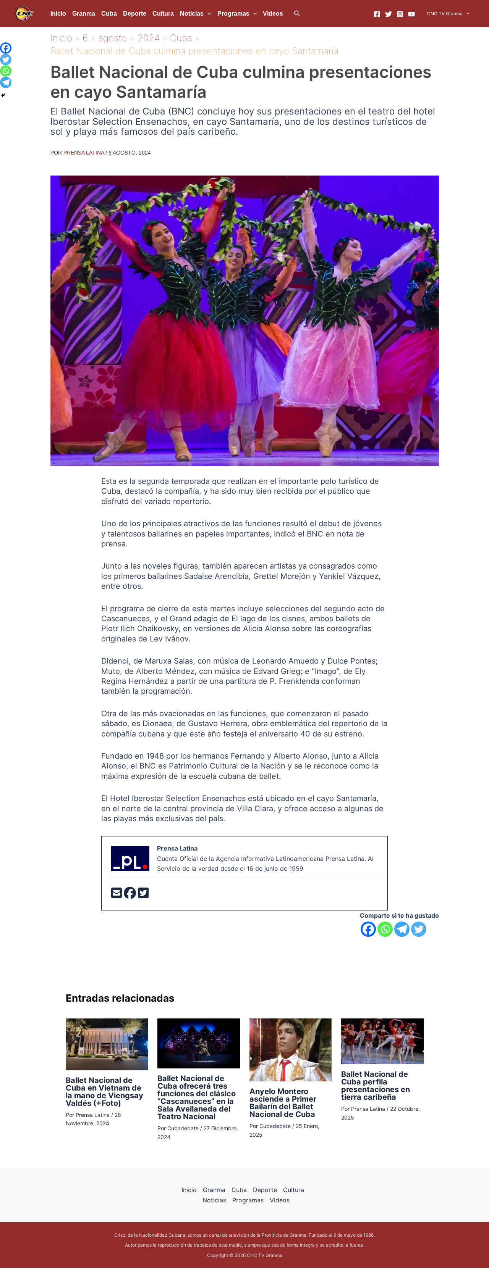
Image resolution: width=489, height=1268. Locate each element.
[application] (207, 13)
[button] (297, 13)
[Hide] (3, 95)
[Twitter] (388, 14)
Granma (83, 13)
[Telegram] (402, 929)
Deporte (134, 13)
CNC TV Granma (445, 13)
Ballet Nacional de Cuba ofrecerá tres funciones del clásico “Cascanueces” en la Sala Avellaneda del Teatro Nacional (196, 1097)
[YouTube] (411, 14)
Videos (273, 13)
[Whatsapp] (385, 929)
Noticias (192, 13)
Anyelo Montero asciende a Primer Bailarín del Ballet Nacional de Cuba (282, 1103)
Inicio (58, 13)
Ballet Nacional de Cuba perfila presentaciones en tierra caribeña (375, 1086)
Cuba (109, 13)
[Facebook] (377, 14)
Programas (233, 13)
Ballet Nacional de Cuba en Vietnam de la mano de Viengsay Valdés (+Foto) (104, 1092)
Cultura (163, 13)
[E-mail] (117, 895)
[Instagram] (400, 14)
